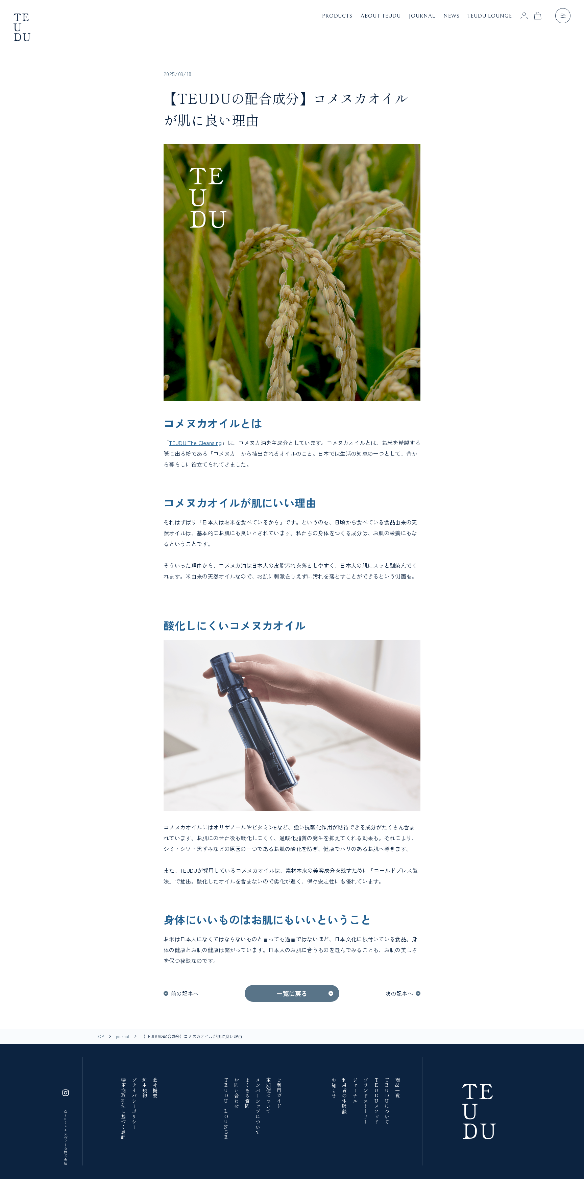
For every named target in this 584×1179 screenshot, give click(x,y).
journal (422, 16)
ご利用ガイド (278, 1093)
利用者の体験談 (344, 1096)
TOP (100, 1036)
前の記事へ (185, 993)
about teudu (381, 16)
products (337, 16)
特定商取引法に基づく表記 (123, 1109)
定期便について (268, 1096)
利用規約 (144, 1088)
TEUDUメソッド (376, 1101)
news (451, 16)
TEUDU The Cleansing (195, 443)
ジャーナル (354, 1091)
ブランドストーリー (365, 1101)
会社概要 (154, 1088)
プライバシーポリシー (133, 1104)
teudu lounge (489, 16)
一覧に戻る (292, 993)
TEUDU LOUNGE (225, 1109)
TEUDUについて (386, 1101)
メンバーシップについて (257, 1106)
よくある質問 (246, 1093)
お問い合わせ (236, 1093)
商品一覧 (397, 1088)
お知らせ (333, 1088)
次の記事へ (399, 993)
